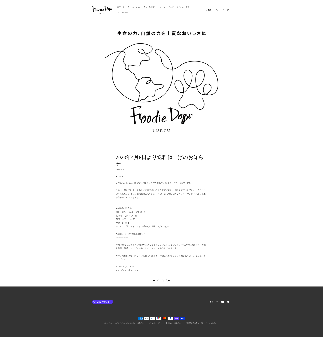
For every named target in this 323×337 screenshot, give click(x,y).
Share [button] (121, 176)
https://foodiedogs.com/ (127, 270)
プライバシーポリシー (156, 323)
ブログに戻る (163, 280)
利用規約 (169, 323)
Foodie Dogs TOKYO (115, 323)
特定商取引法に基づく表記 (195, 323)
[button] (217, 10)
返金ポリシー (142, 323)
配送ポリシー (178, 323)
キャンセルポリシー (212, 323)
